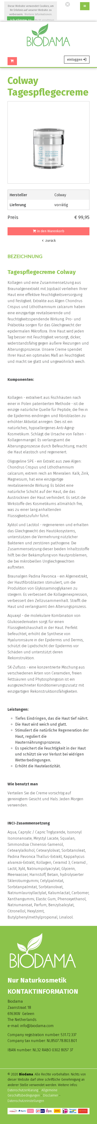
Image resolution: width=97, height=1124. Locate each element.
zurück (50, 241)
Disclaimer (51, 1095)
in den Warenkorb (50, 231)
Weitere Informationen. (38, 14)
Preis (13, 217)
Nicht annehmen (44, 20)
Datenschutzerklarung (23, 1090)
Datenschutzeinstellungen (26, 1101)
